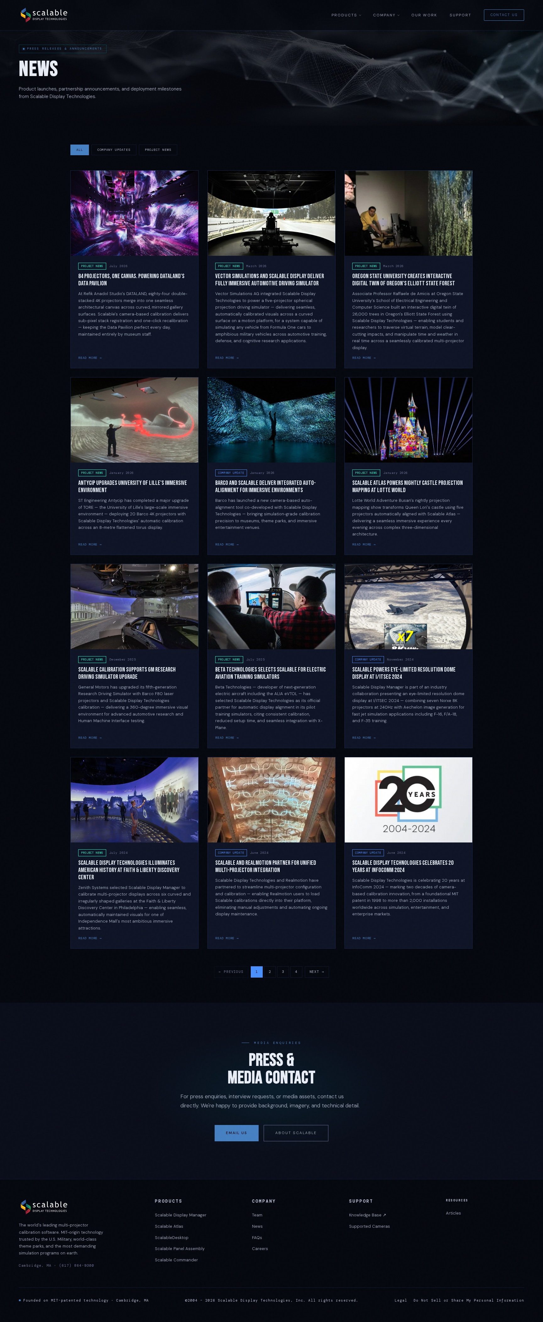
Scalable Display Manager (180, 1215)
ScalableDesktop (172, 1237)
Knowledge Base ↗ (367, 1215)
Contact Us (504, 15)
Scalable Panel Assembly (180, 1248)
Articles (453, 1213)
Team (257, 1215)
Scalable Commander (176, 1260)
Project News (158, 150)
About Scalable (296, 1132)
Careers (260, 1248)
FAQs (257, 1237)
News (257, 1226)
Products (344, 15)
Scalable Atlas (169, 1226)
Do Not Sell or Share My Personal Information (469, 1300)
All (79, 150)
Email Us (236, 1132)
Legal (401, 1300)
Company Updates (113, 150)
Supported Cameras (369, 1226)
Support (460, 15)
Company (384, 15)
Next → (317, 971)
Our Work (424, 15)
